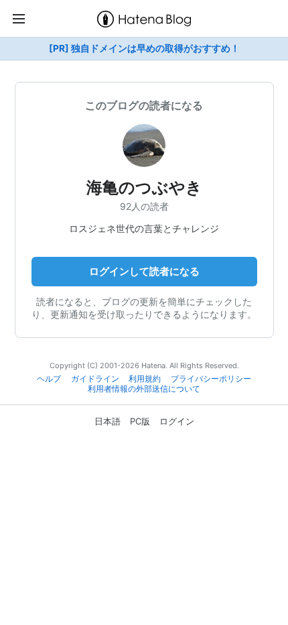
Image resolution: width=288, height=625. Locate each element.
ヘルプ (49, 379)
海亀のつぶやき (144, 187)
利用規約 (145, 379)
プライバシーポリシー (211, 379)
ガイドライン (95, 379)
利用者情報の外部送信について (144, 389)
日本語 (107, 421)
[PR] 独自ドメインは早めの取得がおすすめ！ (144, 48)
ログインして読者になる (144, 271)
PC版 (140, 421)
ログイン (176, 421)
